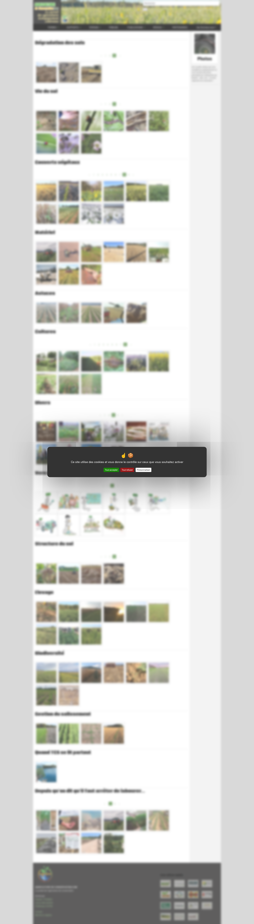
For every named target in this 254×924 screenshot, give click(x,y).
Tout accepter (111, 469)
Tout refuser (127, 469)
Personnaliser (143, 469)
